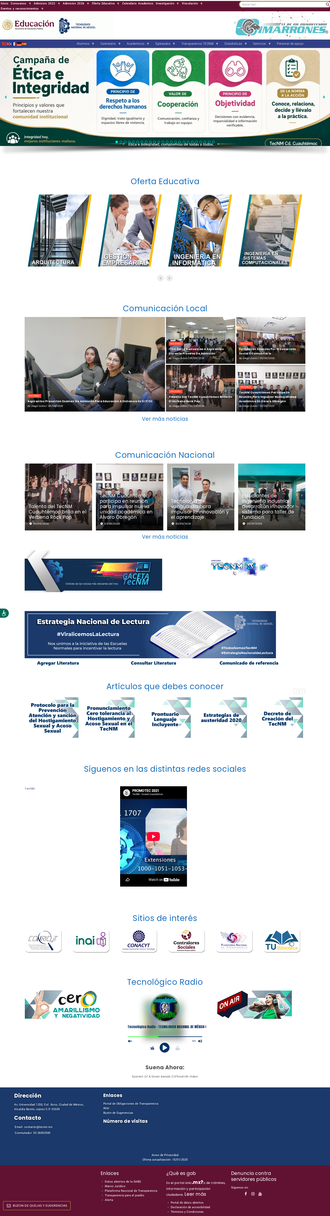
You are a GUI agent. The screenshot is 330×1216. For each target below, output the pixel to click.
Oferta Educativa (103, 3)
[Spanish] (24, 44)
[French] (14, 44)
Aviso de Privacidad (165, 1155)
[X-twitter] (267, 1194)
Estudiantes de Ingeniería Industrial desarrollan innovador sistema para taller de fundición (126, 506)
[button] (21, 3)
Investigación (165, 3)
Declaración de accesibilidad (190, 1207)
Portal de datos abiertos (187, 1202)
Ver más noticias (165, 419)
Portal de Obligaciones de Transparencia (131, 1103)
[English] (9, 44)
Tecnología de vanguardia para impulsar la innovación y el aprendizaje (58, 509)
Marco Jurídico (115, 1186)
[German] (19, 44)
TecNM (30, 788)
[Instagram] (253, 1194)
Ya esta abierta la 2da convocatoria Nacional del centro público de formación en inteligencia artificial (269, 506)
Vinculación (190, 3)
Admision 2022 (44, 3)
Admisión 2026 (73, 3)
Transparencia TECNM (197, 43)
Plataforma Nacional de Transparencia (131, 1190)
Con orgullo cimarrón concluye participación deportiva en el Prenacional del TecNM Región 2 (198, 506)
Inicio (4, 3)
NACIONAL (34, 395)
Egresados (163, 43)
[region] (165, 104)
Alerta (109, 1200)
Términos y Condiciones (187, 1212)
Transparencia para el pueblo (124, 1195)
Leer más (195, 1194)
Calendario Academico (138, 3)
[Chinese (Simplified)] (4, 44)
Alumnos (83, 43)
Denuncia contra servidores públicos (254, 1176)
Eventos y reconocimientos (20, 8)
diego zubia (38, 406)
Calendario (108, 43)
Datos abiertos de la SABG (123, 1181)
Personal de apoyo (290, 43)
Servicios (259, 43)
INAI (106, 1108)
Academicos (135, 43)
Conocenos (18, 3)
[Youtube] (260, 1194)
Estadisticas (233, 43)
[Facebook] (245, 1194)
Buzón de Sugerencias (118, 1113)
